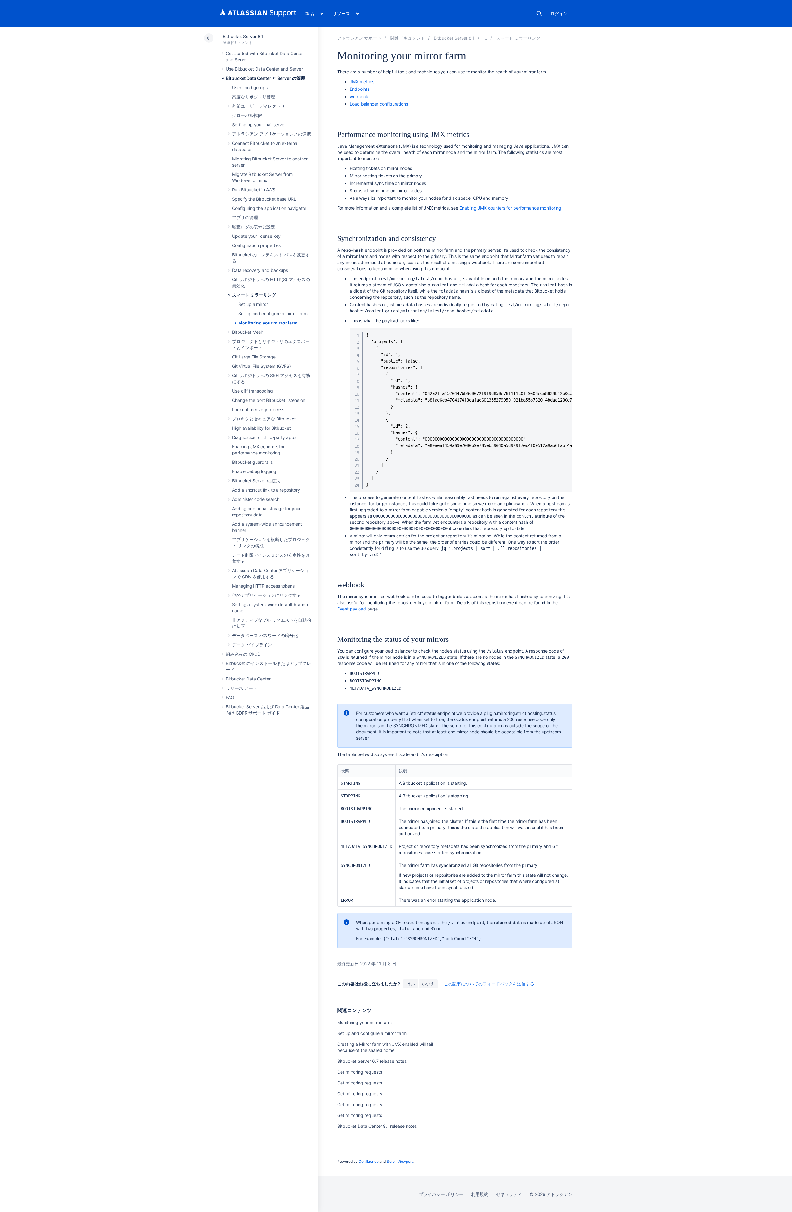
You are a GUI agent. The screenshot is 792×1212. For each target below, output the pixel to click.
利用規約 (480, 1194)
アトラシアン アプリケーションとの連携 (271, 134)
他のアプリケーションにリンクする (266, 595)
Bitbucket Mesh (247, 332)
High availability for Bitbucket (261, 428)
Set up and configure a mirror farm (273, 313)
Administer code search (255, 499)
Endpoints (359, 89)
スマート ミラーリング (254, 295)
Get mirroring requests (359, 1072)
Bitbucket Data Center (248, 678)
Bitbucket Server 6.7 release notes (372, 1061)
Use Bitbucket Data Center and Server (264, 69)
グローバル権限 (247, 115)
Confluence (368, 1161)
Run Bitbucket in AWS (253, 189)
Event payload (351, 608)
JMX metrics (362, 81)
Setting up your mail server (259, 124)
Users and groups (250, 87)
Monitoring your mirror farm (268, 322)
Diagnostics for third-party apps (264, 437)
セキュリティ (509, 1194)
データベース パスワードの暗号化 (265, 635)
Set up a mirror (253, 304)
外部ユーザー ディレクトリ (258, 106)
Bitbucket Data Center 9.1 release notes (377, 1126)
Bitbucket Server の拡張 (256, 480)
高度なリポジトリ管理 (253, 96)
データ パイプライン (252, 644)
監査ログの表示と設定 (253, 226)
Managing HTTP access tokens (263, 586)
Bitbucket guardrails (252, 462)
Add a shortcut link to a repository (266, 490)
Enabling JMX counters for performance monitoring (510, 208)
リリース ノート (241, 688)
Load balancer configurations (379, 103)
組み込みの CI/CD (243, 654)
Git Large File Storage (253, 356)
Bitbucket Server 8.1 (243, 36)
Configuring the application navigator (269, 208)
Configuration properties (256, 245)
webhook (359, 96)
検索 (539, 14)
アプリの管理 (245, 217)
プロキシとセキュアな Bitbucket (264, 418)
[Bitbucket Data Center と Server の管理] (485, 38)
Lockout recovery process (258, 409)
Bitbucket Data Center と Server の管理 (265, 78)
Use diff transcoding (252, 390)
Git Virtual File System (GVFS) (261, 366)
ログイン (559, 13)
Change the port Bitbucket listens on (268, 400)
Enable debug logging (254, 471)
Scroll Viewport (400, 1161)
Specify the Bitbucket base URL (264, 199)
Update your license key (256, 236)
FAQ (230, 697)
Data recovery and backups (260, 270)
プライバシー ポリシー (441, 1194)
